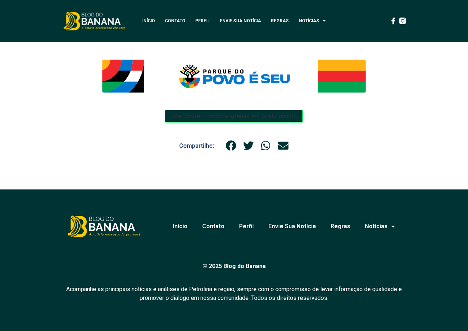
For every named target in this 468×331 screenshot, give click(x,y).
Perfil (202, 20)
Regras (280, 20)
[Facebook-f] (393, 21)
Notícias (309, 20)
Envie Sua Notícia (240, 20)
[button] (231, 146)
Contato (175, 20)
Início (148, 20)
